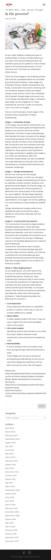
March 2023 (10, 457)
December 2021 (12, 472)
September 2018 (12, 516)
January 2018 (10, 534)
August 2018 (10, 519)
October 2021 (11, 475)
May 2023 (9, 454)
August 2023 (10, 443)
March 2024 (10, 432)
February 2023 (11, 461)
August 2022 (10, 465)
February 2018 (11, 530)
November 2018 (12, 512)
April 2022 (9, 468)
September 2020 (12, 490)
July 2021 (9, 483)
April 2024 (9, 428)
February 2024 (11, 435)
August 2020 (10, 494)
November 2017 (12, 541)
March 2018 (10, 527)
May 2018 (9, 523)
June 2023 (9, 450)
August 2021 (10, 479)
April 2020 (9, 501)
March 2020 (10, 505)
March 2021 (10, 486)
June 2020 (9, 497)
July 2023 (9, 446)
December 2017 (12, 537)
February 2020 (11, 508)
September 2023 (12, 439)
